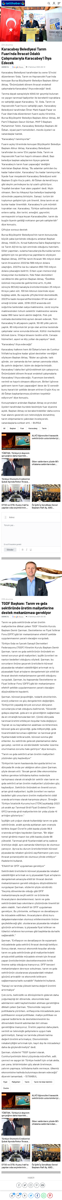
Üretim (6, 1088)
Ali (4, 428)
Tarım (44, 428)
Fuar (22, 428)
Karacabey (33, 428)
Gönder (10, 549)
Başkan (13, 428)
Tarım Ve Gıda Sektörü (43, 1082)
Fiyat (5, 1082)
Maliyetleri (16, 1082)
